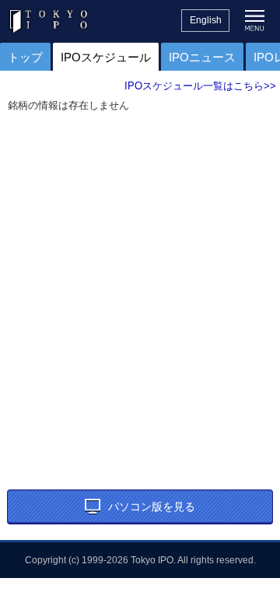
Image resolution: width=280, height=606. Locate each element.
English (206, 20)
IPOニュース (202, 57)
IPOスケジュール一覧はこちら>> (200, 86)
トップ (25, 57)
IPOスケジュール (106, 57)
